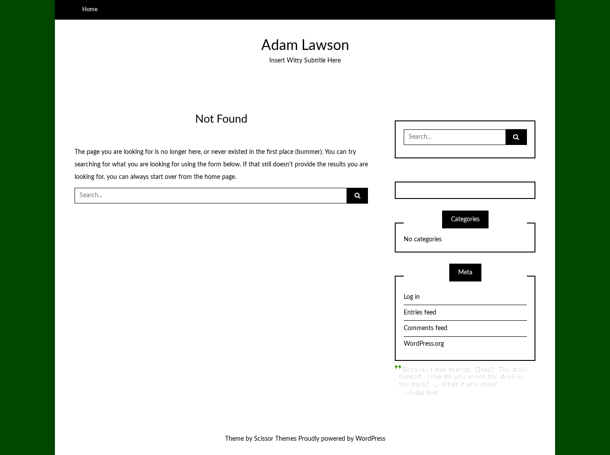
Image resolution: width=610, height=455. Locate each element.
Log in (412, 297)
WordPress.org (424, 344)
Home (90, 9)
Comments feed (425, 328)
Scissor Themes (275, 439)
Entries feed (420, 313)
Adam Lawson (305, 46)
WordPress (370, 439)
